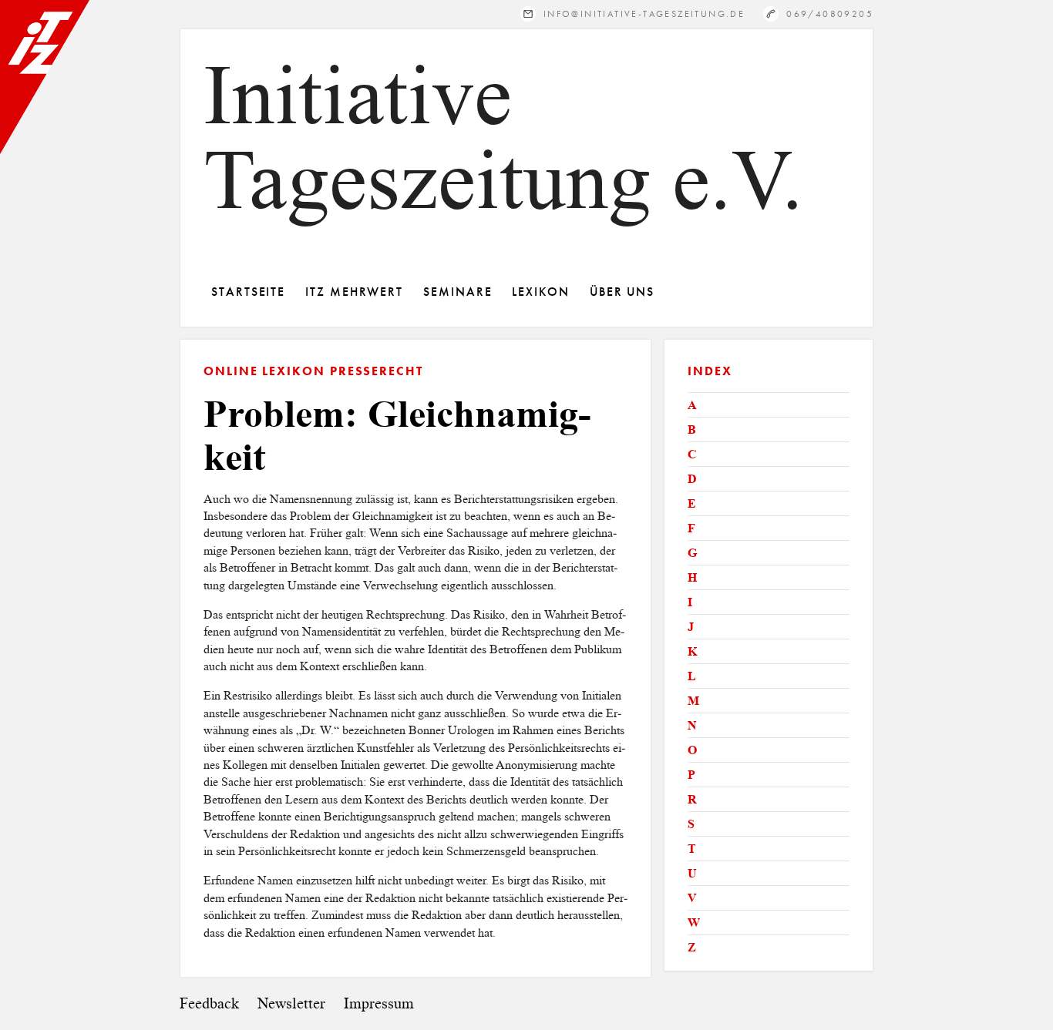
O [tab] (692, 750)
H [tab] (692, 577)
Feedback (209, 1003)
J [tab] (691, 627)
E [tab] (692, 503)
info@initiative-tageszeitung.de (644, 13)
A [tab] (692, 405)
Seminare (457, 291)
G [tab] (692, 553)
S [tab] (691, 824)
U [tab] (692, 873)
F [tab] (691, 528)
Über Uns (622, 291)
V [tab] (692, 898)
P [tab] (691, 775)
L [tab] (692, 676)
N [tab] (692, 725)
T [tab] (692, 848)
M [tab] (693, 701)
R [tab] (692, 799)
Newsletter (291, 1003)
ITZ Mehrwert (354, 291)
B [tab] (692, 429)
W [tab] (694, 922)
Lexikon (540, 291)
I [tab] (690, 602)
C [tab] (692, 454)
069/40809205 (829, 13)
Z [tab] (692, 947)
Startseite (248, 291)
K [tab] (692, 651)
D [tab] (692, 479)
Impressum (379, 1003)
